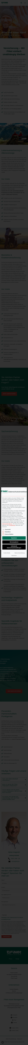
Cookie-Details (6, 552)
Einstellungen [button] (12, 525)
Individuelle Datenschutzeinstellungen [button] (14, 546)
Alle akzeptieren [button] (14, 542)
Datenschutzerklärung (7, 523)
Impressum (14, 555)
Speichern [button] (14, 538)
